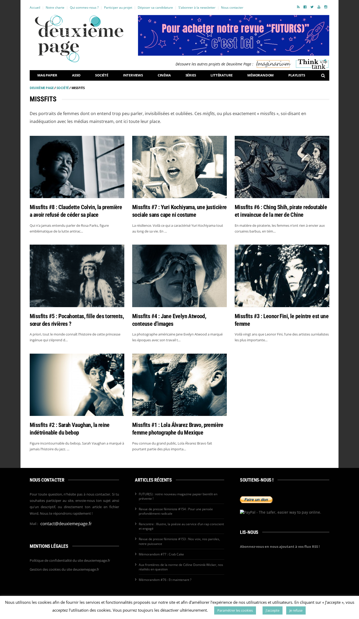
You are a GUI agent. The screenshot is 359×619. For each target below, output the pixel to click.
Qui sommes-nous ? (84, 7)
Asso (76, 75)
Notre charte (55, 7)
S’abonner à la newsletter (197, 7)
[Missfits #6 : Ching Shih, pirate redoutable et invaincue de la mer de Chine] (282, 167)
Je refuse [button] (295, 610)
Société (101, 75)
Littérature (222, 75)
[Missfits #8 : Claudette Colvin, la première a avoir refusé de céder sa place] (77, 167)
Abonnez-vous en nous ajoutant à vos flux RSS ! (280, 546)
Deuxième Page (42, 88)
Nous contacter (232, 7)
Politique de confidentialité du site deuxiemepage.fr (70, 560)
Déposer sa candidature (155, 7)
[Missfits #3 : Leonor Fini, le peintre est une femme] (282, 276)
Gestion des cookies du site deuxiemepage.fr (64, 569)
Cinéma (164, 75)
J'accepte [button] (272, 610)
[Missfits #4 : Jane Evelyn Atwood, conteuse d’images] (179, 276)
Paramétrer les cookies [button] (235, 610)
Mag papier (47, 75)
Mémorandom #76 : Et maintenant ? (165, 579)
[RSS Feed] (298, 6)
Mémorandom (260, 75)
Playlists (296, 75)
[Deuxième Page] (79, 38)
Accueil (35, 7)
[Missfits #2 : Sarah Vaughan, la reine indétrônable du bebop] (77, 385)
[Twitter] (312, 6)
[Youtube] (318, 6)
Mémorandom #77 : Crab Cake (161, 554)
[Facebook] (305, 6)
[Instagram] (325, 6)
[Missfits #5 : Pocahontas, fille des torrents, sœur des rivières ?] (77, 276)
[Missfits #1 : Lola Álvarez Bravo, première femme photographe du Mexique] (179, 385)
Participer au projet (118, 7)
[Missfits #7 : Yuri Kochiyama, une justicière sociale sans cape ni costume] (179, 167)
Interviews (133, 75)
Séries (191, 75)
